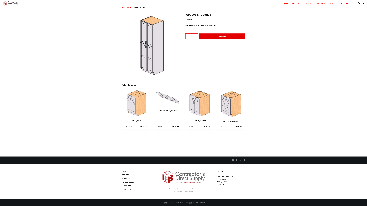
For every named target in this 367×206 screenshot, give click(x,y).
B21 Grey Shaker (136, 121)
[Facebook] (236, 160)
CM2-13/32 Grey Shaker (168, 111)
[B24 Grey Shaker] (199, 103)
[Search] (359, 3)
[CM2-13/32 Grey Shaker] (167, 98)
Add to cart (222, 36)
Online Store (333, 3)
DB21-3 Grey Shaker (230, 121)
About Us (295, 3)
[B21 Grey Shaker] (136, 103)
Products (306, 3)
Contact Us (345, 3)
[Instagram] (233, 160)
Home (286, 3)
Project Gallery (320, 3)
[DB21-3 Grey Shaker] (230, 103)
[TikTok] (240, 160)
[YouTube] (244, 160)
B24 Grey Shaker (199, 121)
